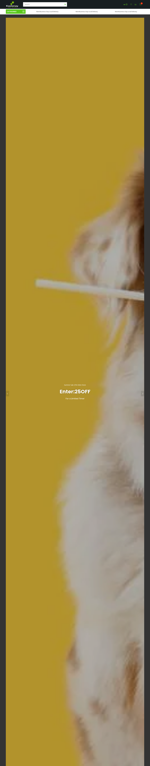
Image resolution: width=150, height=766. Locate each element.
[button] (7, 393)
